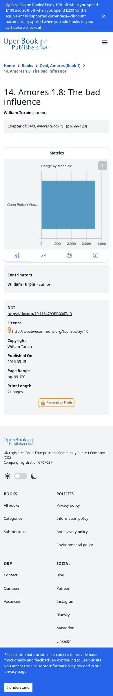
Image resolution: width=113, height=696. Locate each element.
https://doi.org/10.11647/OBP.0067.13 (40, 313)
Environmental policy (75, 544)
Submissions (14, 531)
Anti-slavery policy (72, 531)
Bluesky (63, 614)
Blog (60, 575)
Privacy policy (68, 505)
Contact (10, 575)
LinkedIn (64, 641)
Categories (13, 518)
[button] (103, 16)
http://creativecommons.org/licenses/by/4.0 (50, 331)
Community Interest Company (81, 453)
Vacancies (12, 601)
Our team (12, 588)
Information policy (72, 518)
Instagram (65, 601)
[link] (26, 42)
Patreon (63, 588)
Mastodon (65, 627)
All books (11, 505)
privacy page (15, 671)
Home (9, 65)
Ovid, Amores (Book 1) (60, 65)
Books (27, 65)
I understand (18, 687)
